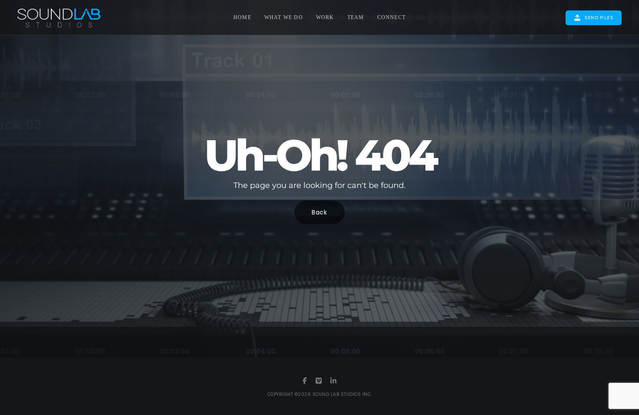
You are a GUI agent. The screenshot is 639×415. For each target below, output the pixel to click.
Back (319, 212)
